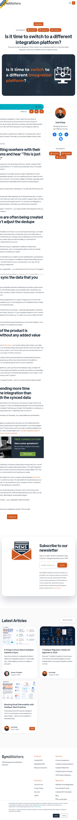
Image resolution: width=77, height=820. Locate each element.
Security (37, 792)
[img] (36, 107)
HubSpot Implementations (64, 764)
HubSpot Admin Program (64, 771)
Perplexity (45, 30)
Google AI (57, 30)
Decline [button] (64, 815)
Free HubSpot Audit (62, 788)
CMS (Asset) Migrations (63, 775)
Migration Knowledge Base (64, 784)
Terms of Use (38, 784)
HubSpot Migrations (62, 768)
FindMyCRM (38, 760)
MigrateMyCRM (39, 764)
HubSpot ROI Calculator (63, 792)
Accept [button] (56, 815)
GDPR (36, 796)
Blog (57, 796)
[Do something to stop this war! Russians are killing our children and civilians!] (4, 4)
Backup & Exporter (40, 768)
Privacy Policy (37, 806)
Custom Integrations (62, 760)
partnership (36, 477)
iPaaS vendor (7, 345)
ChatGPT (33, 30)
